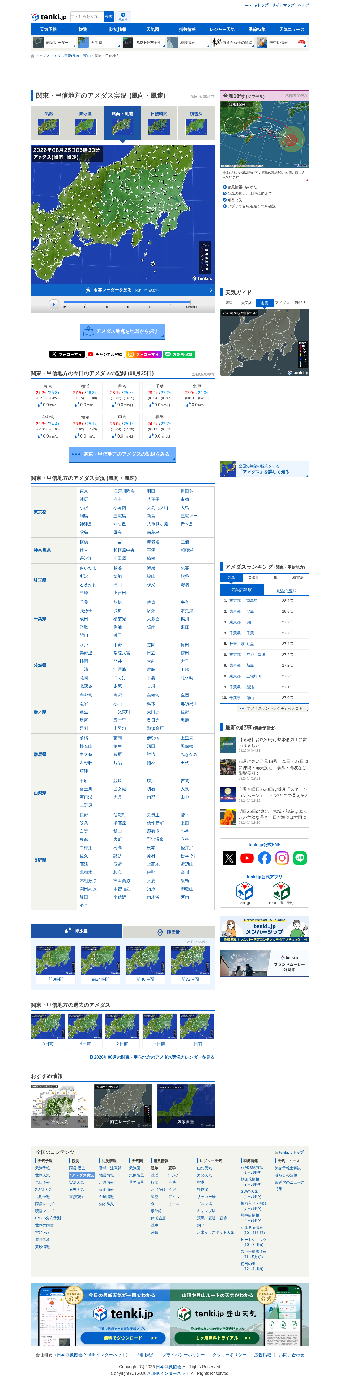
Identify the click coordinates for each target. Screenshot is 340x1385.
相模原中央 (124, 550)
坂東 (117, 686)
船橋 (117, 602)
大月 (117, 797)
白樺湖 (86, 847)
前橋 (84, 738)
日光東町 (121, 712)
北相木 (86, 872)
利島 (84, 516)
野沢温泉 (155, 839)
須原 (151, 889)
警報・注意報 (110, 1168)
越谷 (117, 568)
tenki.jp (49, 18)
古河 (151, 686)
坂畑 (151, 610)
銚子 (117, 635)
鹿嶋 (151, 669)
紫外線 (156, 1211)
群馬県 (40, 754)
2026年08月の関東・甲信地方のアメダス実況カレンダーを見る (154, 1057)
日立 (151, 653)
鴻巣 (151, 568)
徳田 (185, 653)
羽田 (151, 491)
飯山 (117, 831)
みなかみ (189, 754)
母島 (117, 532)
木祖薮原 (88, 880)
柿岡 (84, 661)
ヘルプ (303, 5)
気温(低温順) (287, 591)
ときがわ (88, 584)
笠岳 (84, 823)
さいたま (88, 568)
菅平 (185, 815)
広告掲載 (262, 1355)
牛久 (185, 602)
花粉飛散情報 (252, 1169)
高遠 (84, 864)
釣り (201, 1225)
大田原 (153, 712)
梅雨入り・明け (254, 1206)
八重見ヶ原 (157, 524)
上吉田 (119, 592)
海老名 (153, 542)
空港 (201, 1182)
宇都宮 (86, 695)
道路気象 (42, 1239)
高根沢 (153, 695)
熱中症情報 (251, 1217)
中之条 (86, 754)
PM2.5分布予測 (48, 1218)
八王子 (153, 499)
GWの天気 (251, 1194)
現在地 (123, 19)
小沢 (84, 507)
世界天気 (42, 1175)
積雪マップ (44, 1211)
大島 (185, 507)
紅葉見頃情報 (253, 1230)
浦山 (117, 584)
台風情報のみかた (242, 187)
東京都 (40, 512)
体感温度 (158, 1218)
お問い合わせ (291, 1355)
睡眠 (154, 1232)
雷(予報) (42, 1232)
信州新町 (155, 823)
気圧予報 (42, 1182)
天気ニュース (292, 29)
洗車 (154, 1225)
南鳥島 (153, 532)
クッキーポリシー (229, 1355)
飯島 (185, 880)
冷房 (172, 1189)
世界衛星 (136, 1182)
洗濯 (154, 1175)
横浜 (84, 542)
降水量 (253, 577)
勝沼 (151, 780)
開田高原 (88, 889)
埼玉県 (40, 580)
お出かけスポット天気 (215, 1232)
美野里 (86, 653)
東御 (84, 839)
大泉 (185, 789)
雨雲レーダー (46, 1204)
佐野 (185, 712)
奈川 (185, 872)
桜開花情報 (251, 1181)
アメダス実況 (83, 1175)
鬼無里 (153, 815)
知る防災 (234, 200)
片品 (117, 762)
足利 (84, 728)
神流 (151, 754)
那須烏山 (189, 703)
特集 (278, 1189)
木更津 (187, 610)
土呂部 (119, 728)
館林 (151, 762)
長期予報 (42, 1197)
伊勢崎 (153, 738)
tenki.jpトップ (256, 5)
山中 (185, 797)
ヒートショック (254, 1242)
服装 (154, 1182)
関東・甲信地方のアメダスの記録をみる (127, 454)
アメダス (282, 303)
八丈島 (119, 524)
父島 (84, 532)
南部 (151, 797)
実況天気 (76, 1182)
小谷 (185, 831)
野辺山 (187, 864)
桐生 (117, 746)
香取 (84, 627)
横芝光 (119, 619)
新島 (151, 516)
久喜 (185, 568)
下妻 (151, 677)
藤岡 (117, 738)
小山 (117, 703)
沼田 (151, 746)
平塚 (151, 550)
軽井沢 (187, 847)
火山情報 (106, 1189)
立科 (185, 839)
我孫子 (86, 610)
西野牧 (86, 762)
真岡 (185, 695)
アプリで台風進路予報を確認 (251, 206)
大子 (185, 661)
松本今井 (189, 856)
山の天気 (204, 1168)
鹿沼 (117, 695)
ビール (174, 1204)
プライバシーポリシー (183, 1355)
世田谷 (187, 491)
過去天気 (76, 1189)
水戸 (84, 645)
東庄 (185, 627)
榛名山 (86, 746)
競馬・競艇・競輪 (212, 1218)
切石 (151, 789)
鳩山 (151, 576)
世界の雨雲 (44, 1225)
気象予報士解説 (288, 1168)
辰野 (117, 864)
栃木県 (40, 712)
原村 (151, 856)
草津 (84, 771)
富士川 (86, 789)
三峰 (84, 592)
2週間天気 (43, 1189)
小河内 (119, 507)
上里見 (187, 738)
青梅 (185, 499)
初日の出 (252, 1266)
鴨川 (185, 619)
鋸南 (151, 627)
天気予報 (48, 29)
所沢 (84, 576)
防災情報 (117, 29)
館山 (84, 635)
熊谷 (185, 576)
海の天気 (204, 1175)
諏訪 (117, 856)
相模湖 (187, 550)
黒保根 (187, 746)
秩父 (151, 584)
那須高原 (155, 728)
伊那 (151, 872)
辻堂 (84, 550)
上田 (185, 823)
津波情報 (106, 1182)
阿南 (185, 897)
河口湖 (86, 797)
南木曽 (153, 897)
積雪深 (298, 577)
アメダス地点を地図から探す (127, 331)
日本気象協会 (69, 1355)
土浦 (84, 669)
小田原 (119, 558)
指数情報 (187, 29)
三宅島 (119, 516)
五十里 (119, 720)
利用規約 (146, 1355)
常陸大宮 (121, 653)
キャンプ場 (206, 1211)
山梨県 (40, 793)
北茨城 (86, 686)
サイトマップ (283, 5)
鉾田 (185, 645)
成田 (84, 619)
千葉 (84, 602)
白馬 (84, 831)
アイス (174, 1197)
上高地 (153, 864)
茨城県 (40, 665)
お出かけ (158, 1189)
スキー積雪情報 (254, 1254)
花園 (84, 677)
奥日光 (153, 720)
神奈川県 (42, 550)
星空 (154, 1197)
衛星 (229, 303)
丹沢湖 (86, 558)
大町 (117, 839)
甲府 (84, 780)
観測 (83, 29)
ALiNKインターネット (104, 1355)
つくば (119, 677)
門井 (117, 661)
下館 (185, 669)
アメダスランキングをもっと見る (275, 708)
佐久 (84, 856)
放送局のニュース (290, 1182)
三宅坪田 (189, 516)
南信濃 (119, 897)
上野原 (86, 805)
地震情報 (106, 1175)
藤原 (117, 754)
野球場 (202, 1189)
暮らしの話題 (286, 1175)
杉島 (117, 872)
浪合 (84, 905)
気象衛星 (136, 1175)
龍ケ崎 (187, 677)
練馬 (84, 499)
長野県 (40, 860)
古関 (185, 780)
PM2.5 (300, 303)
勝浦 (117, 627)
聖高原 (119, 823)
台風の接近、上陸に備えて (249, 193)
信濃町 (119, 815)
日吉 (117, 542)
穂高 (117, 847)
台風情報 (106, 1197)
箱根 (151, 558)
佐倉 (151, 602)
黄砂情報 (42, 1247)
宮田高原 (121, 880)
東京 (84, 491)
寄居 (185, 584)
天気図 (152, 29)
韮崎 (117, 780)
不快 (172, 1182)
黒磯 (185, 720)
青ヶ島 (187, 524)
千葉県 (40, 619)
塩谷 (84, 703)
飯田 (84, 897)
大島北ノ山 (157, 507)
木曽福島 (121, 889)
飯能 (117, 576)
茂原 (117, 610)
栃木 (151, 703)
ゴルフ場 (204, 1204)
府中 (117, 499)
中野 (117, 645)
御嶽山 (187, 889)
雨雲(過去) (78, 1168)
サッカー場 (206, 1197)
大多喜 (153, 619)
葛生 (84, 712)
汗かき (174, 1175)
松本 (151, 847)
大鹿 (151, 880)
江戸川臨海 (124, 491)
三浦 (185, 542)
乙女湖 (119, 789)
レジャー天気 (222, 29)
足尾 (84, 720)
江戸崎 (119, 669)
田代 (185, 762)
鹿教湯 (153, 831)
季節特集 (257, 29)
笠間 (151, 645)
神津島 (86, 524)
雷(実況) (76, 1197)
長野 (84, 815)
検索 (109, 17)
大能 (151, 661)
